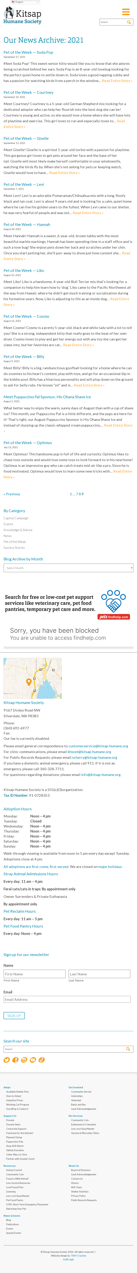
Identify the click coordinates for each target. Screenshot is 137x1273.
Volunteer (76, 1100)
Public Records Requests (84, 1200)
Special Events (13, 1232)
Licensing (11, 1191)
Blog (8, 1220)
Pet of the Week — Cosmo (26, 316)
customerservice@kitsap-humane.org (98, 746)
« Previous (12, 494)
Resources (10, 1165)
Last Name (76, 980)
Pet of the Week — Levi (24, 184)
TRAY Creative (78, 1255)
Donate (10, 1120)
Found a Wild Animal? (17, 1178)
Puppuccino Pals (14, 1141)
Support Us (10, 1115)
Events (8, 524)
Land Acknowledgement (83, 1108)
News (8, 536)
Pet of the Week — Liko (24, 270)
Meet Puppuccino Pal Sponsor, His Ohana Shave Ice (47, 396)
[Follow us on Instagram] (24, 1060)
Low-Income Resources (18, 1183)
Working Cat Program (17, 1104)
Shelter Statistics (79, 1191)
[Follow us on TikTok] (42, 1060)
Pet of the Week (15, 542)
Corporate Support (16, 1128)
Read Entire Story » (117, 80)
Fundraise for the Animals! (20, 1133)
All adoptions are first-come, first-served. (36, 866)
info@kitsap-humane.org (101, 774)
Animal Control (14, 1170)
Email (8, 992)
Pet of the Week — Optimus (28, 442)
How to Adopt (13, 1096)
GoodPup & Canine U (17, 1108)
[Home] (22, 20)
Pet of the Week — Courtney (28, 92)
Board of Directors (81, 1170)
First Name (11, 980)
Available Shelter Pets (17, 1091)
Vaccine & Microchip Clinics (85, 1133)
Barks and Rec (78, 1104)
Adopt (7, 1087)
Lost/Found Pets (14, 1187)
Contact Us (77, 1178)
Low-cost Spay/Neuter (82, 1128)
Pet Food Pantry (14, 1200)
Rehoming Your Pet (16, 1208)
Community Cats (80, 1120)
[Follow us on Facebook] (15, 1060)
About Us (73, 1165)
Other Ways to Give (16, 1154)
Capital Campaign (16, 518)
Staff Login (68, 1259)
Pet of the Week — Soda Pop (28, 52)
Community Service (81, 1091)
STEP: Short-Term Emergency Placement (27, 1204)
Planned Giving (14, 1137)
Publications (12, 1224)
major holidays (110, 866)
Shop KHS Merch (15, 1145)
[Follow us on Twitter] (7, 1060)
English (19, 2)
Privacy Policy (78, 1195)
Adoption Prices (14, 1100)
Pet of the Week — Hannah (27, 224)
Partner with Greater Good (20, 1158)
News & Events (12, 1215)
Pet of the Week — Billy (24, 356)
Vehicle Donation (15, 1150)
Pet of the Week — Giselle (26, 138)
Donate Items (13, 1124)
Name (8, 965)
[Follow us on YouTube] (33, 1060)
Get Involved (75, 1087)
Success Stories (14, 548)
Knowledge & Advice (18, 530)
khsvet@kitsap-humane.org (89, 751)
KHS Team (76, 1187)
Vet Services (75, 1115)
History (75, 1183)
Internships (77, 1096)
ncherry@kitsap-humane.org (94, 757)
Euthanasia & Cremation (83, 1124)
